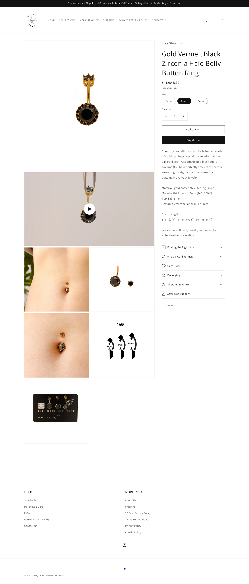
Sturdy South (38, 575)
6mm (171, 101)
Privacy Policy (133, 525)
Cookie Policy (133, 532)
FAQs (27, 513)
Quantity (166, 109)
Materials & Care (33, 506)
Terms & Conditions (136, 519)
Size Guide (30, 500)
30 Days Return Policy (138, 513)
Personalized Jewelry (36, 519)
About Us (130, 500)
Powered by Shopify (54, 575)
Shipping (171, 87)
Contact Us (30, 525)
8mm (184, 101)
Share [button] (169, 305)
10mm (200, 101)
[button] (205, 20)
